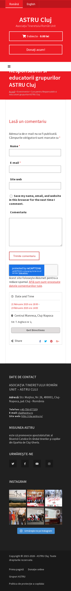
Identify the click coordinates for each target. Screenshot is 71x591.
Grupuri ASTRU (17, 576)
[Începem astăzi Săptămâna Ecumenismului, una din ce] (17, 498)
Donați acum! (35, 49)
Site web (16, 179)
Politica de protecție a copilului (26, 583)
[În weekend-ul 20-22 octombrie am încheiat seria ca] (35, 516)
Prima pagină (16, 569)
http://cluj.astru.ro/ (32, 416)
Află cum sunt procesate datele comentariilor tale (34, 284)
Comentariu (18, 212)
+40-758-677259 (28, 409)
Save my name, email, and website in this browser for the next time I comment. (35, 200)
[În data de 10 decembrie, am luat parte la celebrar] (35, 498)
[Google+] (58, 341)
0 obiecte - (38, 36)
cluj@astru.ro (25, 412)
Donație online (36, 569)
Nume (14, 146)
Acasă (12, 91)
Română (14, 4)
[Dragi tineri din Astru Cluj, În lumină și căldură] (53, 498)
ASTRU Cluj (35, 19)
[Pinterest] (52, 341)
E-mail (14, 163)
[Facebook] (40, 341)
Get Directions (35, 330)
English (31, 4)
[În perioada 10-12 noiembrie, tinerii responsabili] (17, 516)
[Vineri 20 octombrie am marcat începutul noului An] (53, 516)
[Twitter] (46, 341)
